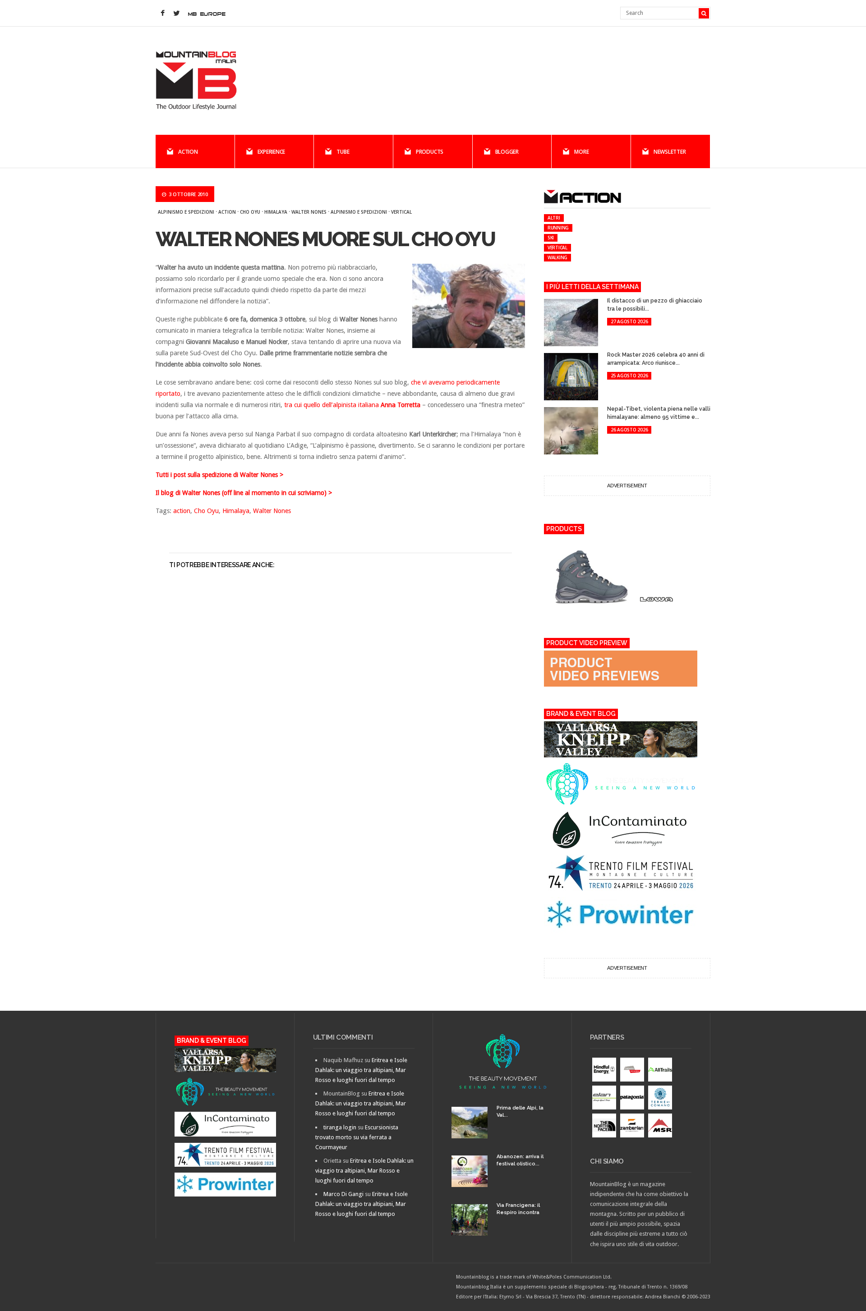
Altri (554, 218)
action (227, 212)
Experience (272, 152)
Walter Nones (309, 212)
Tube (342, 152)
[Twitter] (176, 13)
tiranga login (339, 1127)
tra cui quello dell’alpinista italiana (352, 404)
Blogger (507, 152)
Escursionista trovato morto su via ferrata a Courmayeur (356, 1137)
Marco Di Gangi (343, 1194)
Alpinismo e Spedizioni (186, 212)
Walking (557, 257)
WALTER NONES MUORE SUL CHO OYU (325, 239)
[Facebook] (162, 13)
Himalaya (275, 212)
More (581, 152)
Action (188, 152)
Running (558, 228)
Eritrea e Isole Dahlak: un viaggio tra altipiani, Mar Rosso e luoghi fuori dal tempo (361, 1070)
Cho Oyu (250, 212)
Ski (551, 237)
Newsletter (670, 152)
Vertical (401, 212)
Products (429, 152)
